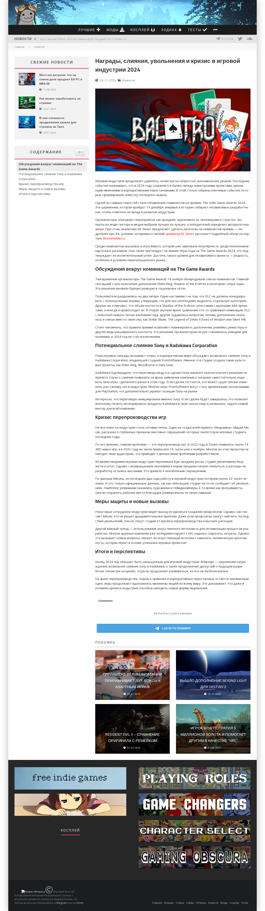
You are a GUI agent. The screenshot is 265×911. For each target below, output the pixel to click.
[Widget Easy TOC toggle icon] (80, 152)
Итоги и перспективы (34, 194)
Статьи (180, 903)
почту (80, 903)
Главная (19, 47)
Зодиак (169, 29)
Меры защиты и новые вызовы (42, 189)
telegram (61, 903)
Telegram (227, 39)
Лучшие (87, 29)
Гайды (190, 903)
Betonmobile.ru (114, 238)
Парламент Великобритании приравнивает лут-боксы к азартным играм (132, 680)
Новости (23, 38)
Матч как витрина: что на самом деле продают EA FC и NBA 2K (83, 39)
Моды (113, 29)
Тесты (195, 29)
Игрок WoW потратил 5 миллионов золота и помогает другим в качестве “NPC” (213, 734)
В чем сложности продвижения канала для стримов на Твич (57, 122)
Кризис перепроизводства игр (41, 184)
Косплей (140, 29)
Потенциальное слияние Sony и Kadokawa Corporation (50, 176)
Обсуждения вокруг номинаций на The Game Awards (50, 166)
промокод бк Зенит (179, 234)
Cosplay (234, 903)
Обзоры (201, 903)
